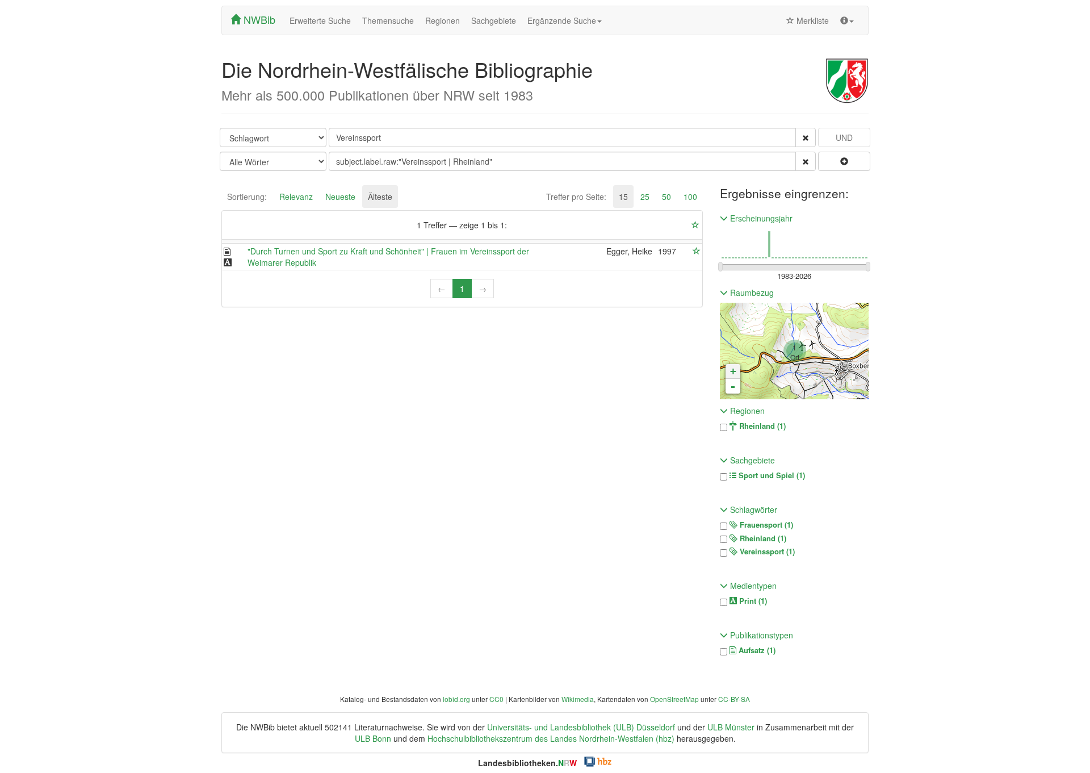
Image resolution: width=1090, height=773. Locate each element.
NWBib (258, 19)
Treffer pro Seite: (576, 196)
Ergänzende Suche (561, 20)
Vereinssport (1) (766, 551)
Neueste (340, 196)
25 (644, 196)
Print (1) (752, 601)
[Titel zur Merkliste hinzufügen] (697, 251)
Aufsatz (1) (755, 650)
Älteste (380, 196)
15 (623, 196)
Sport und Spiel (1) (770, 475)
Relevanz (296, 196)
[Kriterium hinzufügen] (844, 161)
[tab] (246, 196)
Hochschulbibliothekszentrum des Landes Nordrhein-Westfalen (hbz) (550, 738)
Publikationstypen (760, 635)
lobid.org (456, 699)
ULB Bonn (373, 738)
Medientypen (752, 585)
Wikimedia (577, 699)
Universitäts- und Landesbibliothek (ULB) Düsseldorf (581, 727)
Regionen (442, 20)
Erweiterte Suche (320, 20)
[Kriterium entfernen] (805, 137)
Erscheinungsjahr (760, 218)
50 (666, 196)
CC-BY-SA (734, 699)
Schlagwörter (752, 509)
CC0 (496, 699)
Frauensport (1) (765, 525)
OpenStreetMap (674, 699)
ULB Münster (730, 727)
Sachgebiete (493, 20)
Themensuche (388, 20)
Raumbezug (751, 292)
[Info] (847, 20)
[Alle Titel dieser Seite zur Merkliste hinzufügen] (695, 225)
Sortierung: (247, 196)
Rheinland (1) (761, 426)
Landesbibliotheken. (527, 762)
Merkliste (811, 20)
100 (690, 196)
